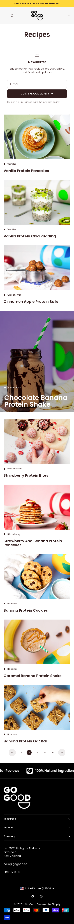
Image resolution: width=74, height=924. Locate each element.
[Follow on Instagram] (41, 896)
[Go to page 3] (61, 752)
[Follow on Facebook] (32, 896)
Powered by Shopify (48, 904)
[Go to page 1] (12, 752)
